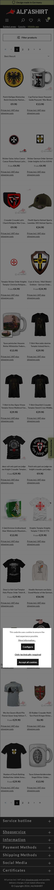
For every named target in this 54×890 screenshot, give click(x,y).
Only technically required (28, 654)
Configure (28, 646)
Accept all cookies (28, 662)
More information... (27, 640)
